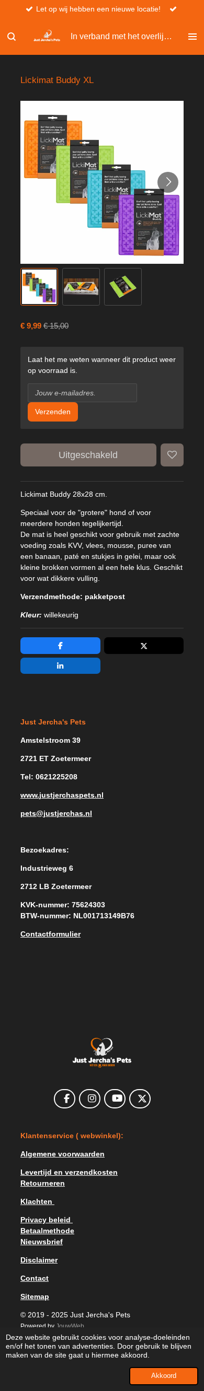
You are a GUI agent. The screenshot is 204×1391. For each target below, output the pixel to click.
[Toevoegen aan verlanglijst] (172, 454)
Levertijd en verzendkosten (69, 1172)
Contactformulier (50, 934)
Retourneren (42, 1183)
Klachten (37, 1201)
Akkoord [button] (163, 1376)
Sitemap (34, 1296)
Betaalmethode (47, 1230)
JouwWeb (70, 1326)
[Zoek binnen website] (11, 36)
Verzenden (53, 411)
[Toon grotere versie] (102, 1053)
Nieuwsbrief (41, 1241)
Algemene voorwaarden (62, 1154)
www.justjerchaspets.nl (62, 795)
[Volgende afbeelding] (167, 182)
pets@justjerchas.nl (56, 813)
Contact (34, 1278)
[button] (39, 287)
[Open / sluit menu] (192, 36)
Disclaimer (39, 1260)
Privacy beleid (46, 1219)
